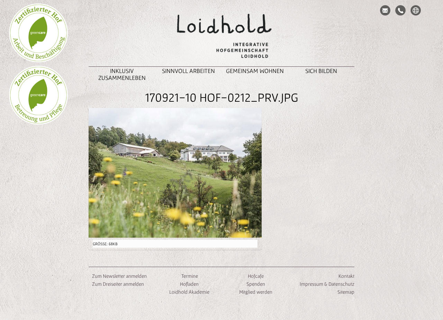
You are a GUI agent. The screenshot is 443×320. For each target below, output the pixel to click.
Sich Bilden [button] (321, 70)
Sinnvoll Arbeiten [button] (188, 70)
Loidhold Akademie (189, 292)
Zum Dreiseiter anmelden (118, 284)
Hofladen (189, 284)
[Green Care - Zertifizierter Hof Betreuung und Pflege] (38, 95)
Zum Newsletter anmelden (119, 276)
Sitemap (345, 292)
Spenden (255, 284)
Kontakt (346, 276)
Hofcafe (256, 276)
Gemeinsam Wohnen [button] (255, 70)
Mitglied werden (255, 292)
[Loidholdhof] (221, 37)
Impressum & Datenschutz (327, 284)
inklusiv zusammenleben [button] (122, 74)
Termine (189, 276)
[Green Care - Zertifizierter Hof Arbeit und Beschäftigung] (38, 32)
